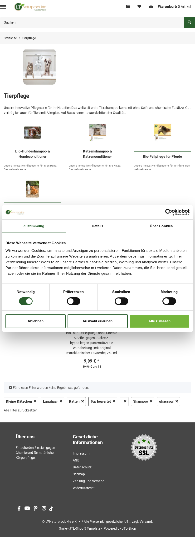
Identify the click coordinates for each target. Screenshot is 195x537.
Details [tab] (97, 226)
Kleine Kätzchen (19, 401)
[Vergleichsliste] (128, 6)
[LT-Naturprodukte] (30, 6)
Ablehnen (36, 321)
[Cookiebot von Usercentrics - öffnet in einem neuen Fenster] (169, 212)
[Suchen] (189, 22)
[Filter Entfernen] (124, 401)
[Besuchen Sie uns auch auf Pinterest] (35, 509)
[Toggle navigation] (3, 7)
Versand (146, 521)
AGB (76, 460)
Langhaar (50, 401)
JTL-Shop (129, 528)
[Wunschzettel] (139, 6)
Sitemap (79, 474)
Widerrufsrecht (84, 488)
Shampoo (140, 401)
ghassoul (166, 401)
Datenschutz (82, 467)
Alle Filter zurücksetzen (21, 410)
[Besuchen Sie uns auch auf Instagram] (44, 509)
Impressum (81, 453)
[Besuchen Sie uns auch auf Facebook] (19, 509)
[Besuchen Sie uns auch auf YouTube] (27, 509)
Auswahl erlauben (97, 321)
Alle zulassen (159, 321)
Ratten (74, 401)
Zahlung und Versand (88, 481)
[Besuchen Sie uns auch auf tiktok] (51, 509)
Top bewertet (101, 401)
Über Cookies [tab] (161, 226)
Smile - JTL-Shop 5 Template (80, 528)
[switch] (73, 301)
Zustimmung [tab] (33, 226)
